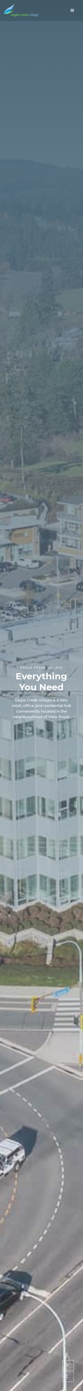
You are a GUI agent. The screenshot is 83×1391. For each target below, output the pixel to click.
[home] (21, 10)
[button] (72, 10)
